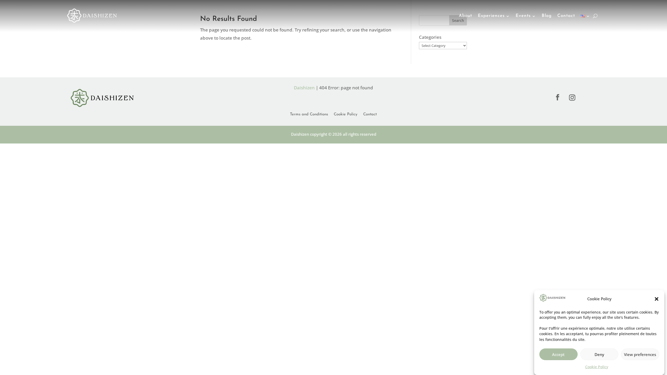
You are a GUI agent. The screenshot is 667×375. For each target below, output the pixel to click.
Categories (430, 37)
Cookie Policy (596, 366)
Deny (599, 354)
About (465, 16)
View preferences (640, 354)
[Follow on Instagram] (572, 97)
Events (523, 16)
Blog (547, 16)
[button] (656, 299)
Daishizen (304, 88)
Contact (566, 16)
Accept (558, 354)
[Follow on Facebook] (557, 97)
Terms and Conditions (309, 114)
